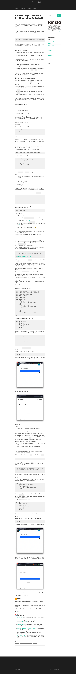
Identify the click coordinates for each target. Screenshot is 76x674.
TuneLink (49, 43)
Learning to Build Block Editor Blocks (26, 643)
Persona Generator (51, 67)
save (36, 69)
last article (21, 22)
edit (32, 69)
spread (19, 224)
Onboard (49, 65)
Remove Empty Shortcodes (52, 57)
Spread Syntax (20, 631)
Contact (34, 8)
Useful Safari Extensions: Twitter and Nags (38, 648)
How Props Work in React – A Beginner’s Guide (26, 256)
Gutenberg (17, 643)
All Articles (17, 8)
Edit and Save (19, 617)
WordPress (34, 643)
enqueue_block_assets (22, 624)
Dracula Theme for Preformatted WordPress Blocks (22, 648)
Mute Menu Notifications (52, 60)
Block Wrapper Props (21, 471)
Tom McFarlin (38, 2)
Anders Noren (56, 669)
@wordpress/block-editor (29, 217)
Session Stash (50, 50)
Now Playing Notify (51, 41)
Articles (18, 641)
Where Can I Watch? (51, 45)
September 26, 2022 (18, 20)
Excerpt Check (50, 55)
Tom (23, 20)
